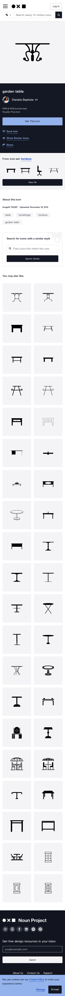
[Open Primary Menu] (5, 6)
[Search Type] (8, 15)
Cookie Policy (36, 979)
